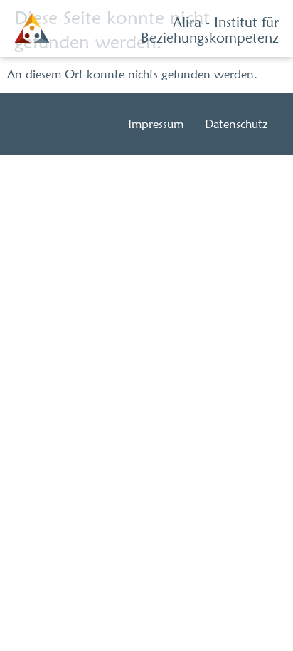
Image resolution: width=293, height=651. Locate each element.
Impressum (155, 124)
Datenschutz (236, 124)
